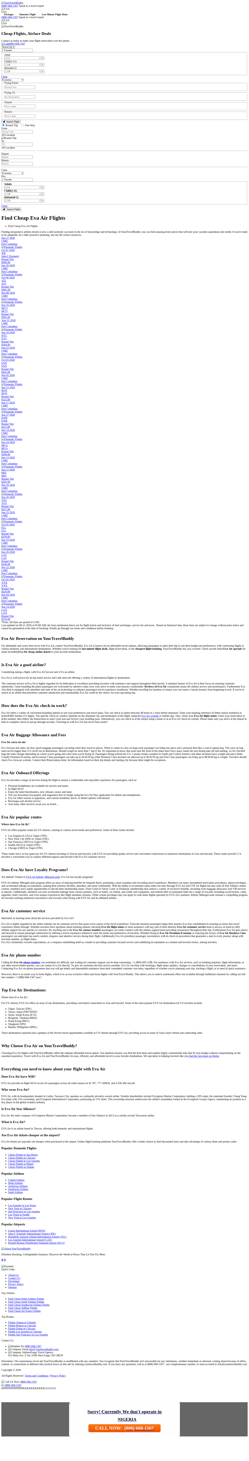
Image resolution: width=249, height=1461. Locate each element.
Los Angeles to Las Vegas (22, 1205)
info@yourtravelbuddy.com (43, 1349)
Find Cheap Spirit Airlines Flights (26, 1301)
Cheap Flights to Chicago (21, 1157)
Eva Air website (150, 715)
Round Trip (12, 125)
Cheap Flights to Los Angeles (24, 1160)
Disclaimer (14, 1281)
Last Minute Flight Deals (54, 15)
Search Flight (12, 121)
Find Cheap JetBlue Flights (22, 1307)
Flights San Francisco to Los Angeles (28, 1334)
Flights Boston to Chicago (22, 1325)
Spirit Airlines (15, 1192)
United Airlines (16, 1180)
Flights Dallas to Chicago (21, 1328)
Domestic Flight (27, 15)
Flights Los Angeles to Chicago (25, 1331)
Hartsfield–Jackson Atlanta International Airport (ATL (37, 1236)
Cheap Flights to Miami (20, 1163)
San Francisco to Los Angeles (24, 1211)
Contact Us (14, 1278)
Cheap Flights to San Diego (23, 1154)
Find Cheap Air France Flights (24, 1311)
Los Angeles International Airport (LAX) (30, 1239)
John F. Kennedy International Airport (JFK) (32, 1233)
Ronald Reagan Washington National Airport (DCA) (36, 1242)
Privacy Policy (16, 1284)
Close (4, 76)
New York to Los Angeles (22, 1217)
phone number (31, 962)
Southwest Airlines (18, 1189)
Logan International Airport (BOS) (26, 1230)
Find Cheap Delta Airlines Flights (26, 1298)
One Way (30, 125)
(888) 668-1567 (9, 5)
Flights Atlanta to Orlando (22, 1322)
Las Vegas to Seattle (19, 1214)
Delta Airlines (15, 1183)
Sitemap (12, 1287)
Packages (8, 15)
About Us (13, 1275)
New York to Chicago (20, 1208)
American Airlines (18, 1186)
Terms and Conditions (36, 1375)
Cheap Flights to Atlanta (21, 1167)
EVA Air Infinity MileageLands (43, 877)
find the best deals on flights (203, 1056)
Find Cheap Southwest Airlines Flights (28, 1304)
